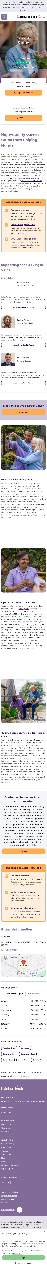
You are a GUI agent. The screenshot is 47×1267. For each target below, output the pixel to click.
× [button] (44, 1232)
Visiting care (6, 1128)
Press (3, 1161)
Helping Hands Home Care (13, 1072)
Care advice (6, 1147)
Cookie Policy (17, 1253)
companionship (23, 758)
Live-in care (6, 1124)
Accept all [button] (24, 1258)
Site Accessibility (8, 1210)
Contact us (6, 1112)
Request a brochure (20, 210)
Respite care (6, 1131)
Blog (3, 1158)
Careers (4, 1151)
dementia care (18, 178)
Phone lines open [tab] (15, 993)
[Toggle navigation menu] (44, 17)
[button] (23, 1263)
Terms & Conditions (9, 1192)
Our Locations (35, 1072)
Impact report (7, 1169)
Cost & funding (7, 1144)
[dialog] (23, 1248)
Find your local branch (10, 1165)
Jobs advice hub (8, 1154)
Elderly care (6, 483)
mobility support (20, 499)
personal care (24, 622)
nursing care (24, 609)
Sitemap (4, 1203)
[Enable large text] (19, 1210)
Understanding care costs (23, 224)
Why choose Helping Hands (23, 239)
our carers (18, 740)
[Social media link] (3, 1182)
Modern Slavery (7, 1199)
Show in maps (7, 1108)
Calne (3, 154)
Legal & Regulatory (9, 1196)
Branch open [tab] (34, 993)
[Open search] (39, 17)
